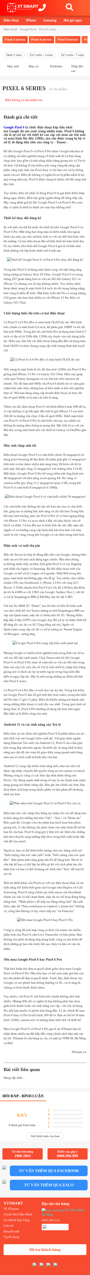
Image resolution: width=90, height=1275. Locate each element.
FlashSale (56, 66)
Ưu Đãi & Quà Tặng (17, 1220)
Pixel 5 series (68, 39)
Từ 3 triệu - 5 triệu (41, 55)
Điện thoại (11, 20)
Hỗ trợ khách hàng (45, 1250)
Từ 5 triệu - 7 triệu (72, 55)
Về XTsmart (11, 1209)
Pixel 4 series (41, 39)
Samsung (49, 20)
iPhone (31, 20)
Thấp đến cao (77, 68)
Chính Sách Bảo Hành (18, 1214)
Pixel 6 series (47, 29)
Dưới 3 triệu (14, 55)
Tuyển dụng (11, 1237)
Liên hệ (8, 1225)
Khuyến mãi (11, 1231)
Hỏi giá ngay (73, 20)
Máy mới (13, 66)
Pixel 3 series (15, 39)
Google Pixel (28, 29)
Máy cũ (33, 66)
